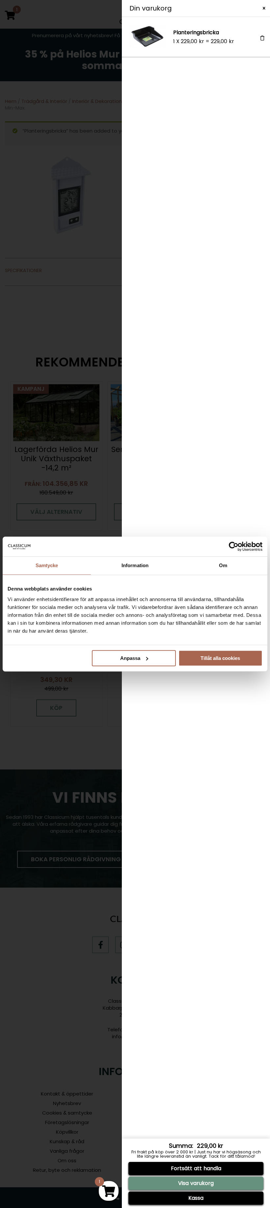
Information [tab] (135, 565)
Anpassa (130, 658)
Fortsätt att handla (196, 1168)
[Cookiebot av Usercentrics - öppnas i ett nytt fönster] (233, 546)
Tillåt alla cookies (220, 658)
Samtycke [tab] (47, 565)
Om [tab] (223, 565)
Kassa (195, 1198)
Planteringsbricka (196, 32)
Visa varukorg (196, 1183)
